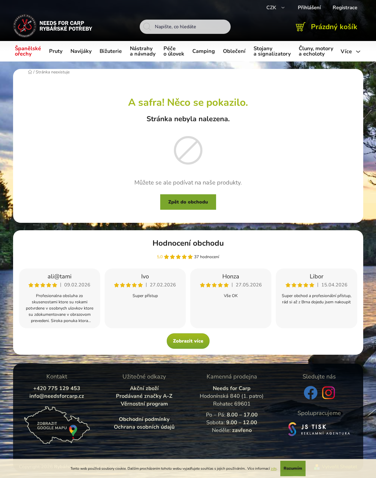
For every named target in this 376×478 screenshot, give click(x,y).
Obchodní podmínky (144, 419)
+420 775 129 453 (56, 388)
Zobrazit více (188, 341)
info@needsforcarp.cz (56, 396)
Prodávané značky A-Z (144, 396)
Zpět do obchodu (188, 202)
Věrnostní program (144, 403)
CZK (272, 7)
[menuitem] (29, 51)
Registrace (345, 7)
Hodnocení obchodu (188, 243)
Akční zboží (144, 388)
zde (273, 468)
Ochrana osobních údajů (144, 426)
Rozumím (293, 468)
